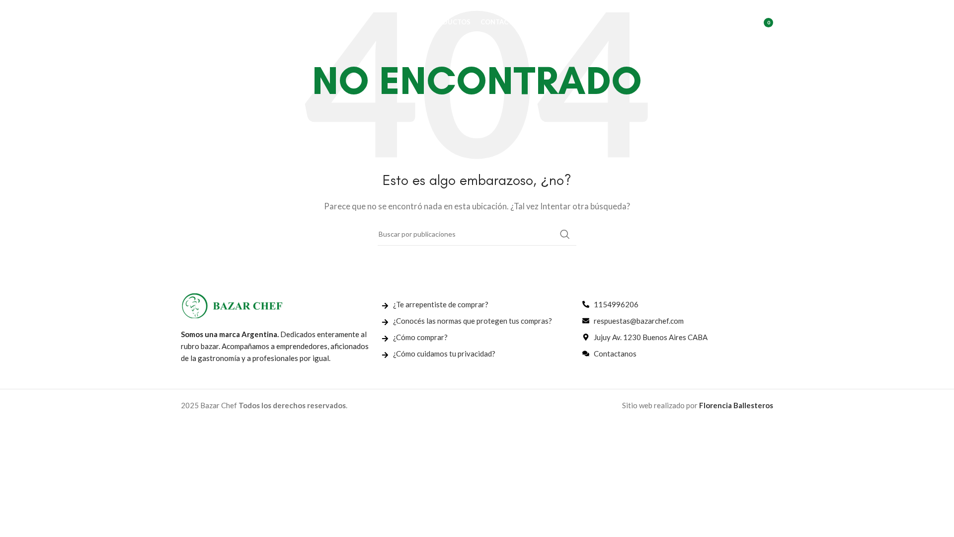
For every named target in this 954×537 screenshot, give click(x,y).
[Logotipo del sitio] (230, 21)
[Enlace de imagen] (232, 304)
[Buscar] (716, 22)
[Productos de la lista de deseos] (736, 22)
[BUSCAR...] (565, 234)
